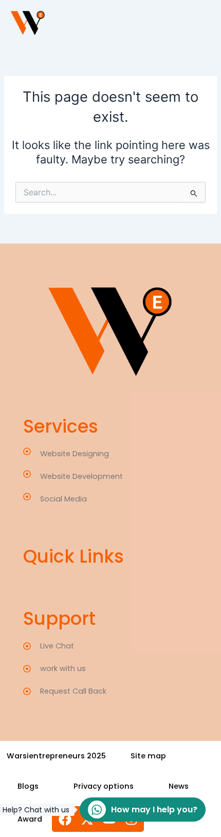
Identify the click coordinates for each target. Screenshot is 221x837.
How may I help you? (138, 809)
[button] (28, 786)
